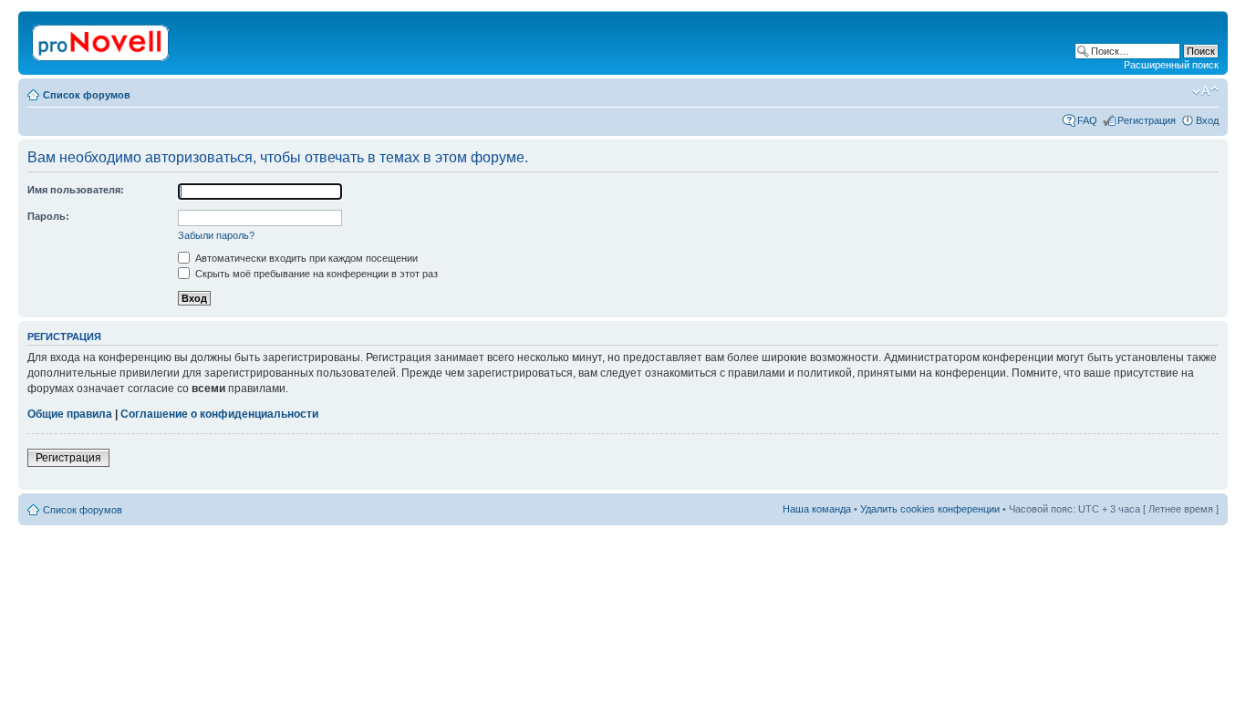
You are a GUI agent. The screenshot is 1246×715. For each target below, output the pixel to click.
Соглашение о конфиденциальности (219, 414)
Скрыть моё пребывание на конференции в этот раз (315, 273)
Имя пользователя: (75, 189)
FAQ (1087, 120)
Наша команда (817, 508)
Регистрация (1146, 120)
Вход (1207, 120)
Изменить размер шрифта (1205, 91)
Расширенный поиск (1171, 64)
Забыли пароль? (216, 235)
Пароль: (48, 216)
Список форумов (86, 94)
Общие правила (69, 414)
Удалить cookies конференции (930, 508)
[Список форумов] (102, 39)
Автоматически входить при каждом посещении (305, 258)
